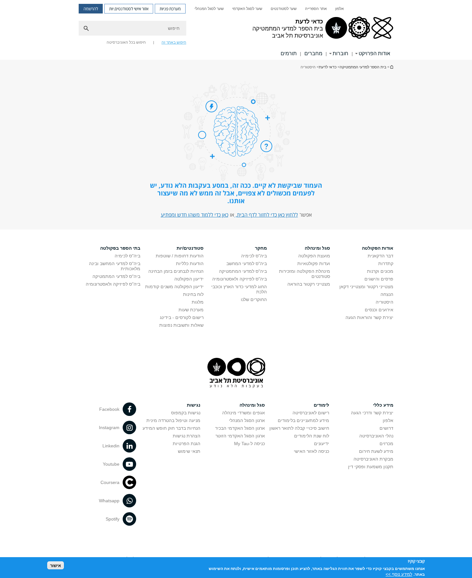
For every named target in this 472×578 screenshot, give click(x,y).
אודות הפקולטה (377, 248)
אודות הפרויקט (374, 53)
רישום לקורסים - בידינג (182, 317)
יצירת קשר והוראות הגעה (369, 317)
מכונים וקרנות (380, 271)
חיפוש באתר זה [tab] (174, 42)
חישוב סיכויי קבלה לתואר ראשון (299, 428)
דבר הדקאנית (380, 255)
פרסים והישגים (378, 278)
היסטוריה (384, 302)
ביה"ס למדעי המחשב (246, 263)
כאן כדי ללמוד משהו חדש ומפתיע (194, 214)
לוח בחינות (193, 294)
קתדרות (385, 263)
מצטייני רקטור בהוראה (308, 284)
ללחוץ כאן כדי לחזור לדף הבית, (266, 214)
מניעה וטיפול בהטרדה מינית (173, 420)
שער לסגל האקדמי (247, 8)
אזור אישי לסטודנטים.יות (128, 9)
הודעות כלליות (190, 263)
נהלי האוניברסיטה (376, 435)
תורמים (289, 53)
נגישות (193, 405)
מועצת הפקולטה (314, 255)
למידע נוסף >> (399, 574)
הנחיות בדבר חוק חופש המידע (171, 428)
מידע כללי (383, 405)
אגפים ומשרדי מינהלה (243, 412)
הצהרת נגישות (186, 435)
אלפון (339, 8)
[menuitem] (339, 8)
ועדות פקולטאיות (313, 263)
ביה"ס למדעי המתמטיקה (243, 271)
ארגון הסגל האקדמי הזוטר (240, 435)
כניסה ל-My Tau (249, 443)
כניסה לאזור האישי (311, 451)
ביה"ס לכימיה (254, 255)
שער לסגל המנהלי (209, 8)
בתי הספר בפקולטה (120, 248)
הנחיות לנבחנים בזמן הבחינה (176, 271)
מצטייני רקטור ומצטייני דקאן (366, 286)
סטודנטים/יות (190, 248)
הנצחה (386, 294)
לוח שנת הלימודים (311, 435)
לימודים (321, 405)
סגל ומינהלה (317, 248)
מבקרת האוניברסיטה (373, 459)
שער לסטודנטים (284, 8)
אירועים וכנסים (379, 309)
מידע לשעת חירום (376, 451)
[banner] (236, 30)
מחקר (261, 248)
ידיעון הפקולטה (189, 278)
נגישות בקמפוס (185, 412)
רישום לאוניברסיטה (311, 412)
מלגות (198, 302)
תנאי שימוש (189, 451)
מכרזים (386, 443)
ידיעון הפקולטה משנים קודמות (174, 286)
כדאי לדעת (391, 67)
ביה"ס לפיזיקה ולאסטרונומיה (239, 278)
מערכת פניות (170, 9)
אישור (55, 565)
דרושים (386, 428)
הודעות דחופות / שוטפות (180, 255)
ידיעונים (321, 443)
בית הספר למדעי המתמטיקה (363, 67)
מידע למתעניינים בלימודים (303, 420)
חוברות (340, 53)
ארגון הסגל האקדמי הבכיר (240, 428)
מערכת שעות (191, 309)
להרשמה (90, 9)
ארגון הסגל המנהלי (247, 420)
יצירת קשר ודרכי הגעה (372, 412)
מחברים (313, 53)
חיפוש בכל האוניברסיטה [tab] (126, 42)
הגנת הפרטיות (186, 443)
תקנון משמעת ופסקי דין (370, 466)
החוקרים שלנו (254, 299)
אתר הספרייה (316, 8)
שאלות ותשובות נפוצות (181, 325)
